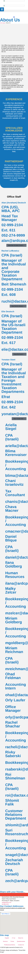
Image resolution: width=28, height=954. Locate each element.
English (7, 938)
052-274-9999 (13, 235)
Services (5, 941)
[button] (14, 11)
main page (2, 22)
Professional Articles (9, 944)
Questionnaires (21, 941)
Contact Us (21, 944)
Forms (12, 941)
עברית (13, 938)
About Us (20, 938)
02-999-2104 (12, 225)
